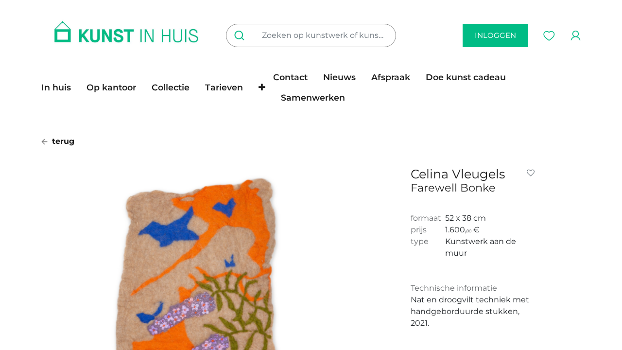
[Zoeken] (241, 35)
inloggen (495, 35)
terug (62, 141)
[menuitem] (60, 87)
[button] (262, 87)
